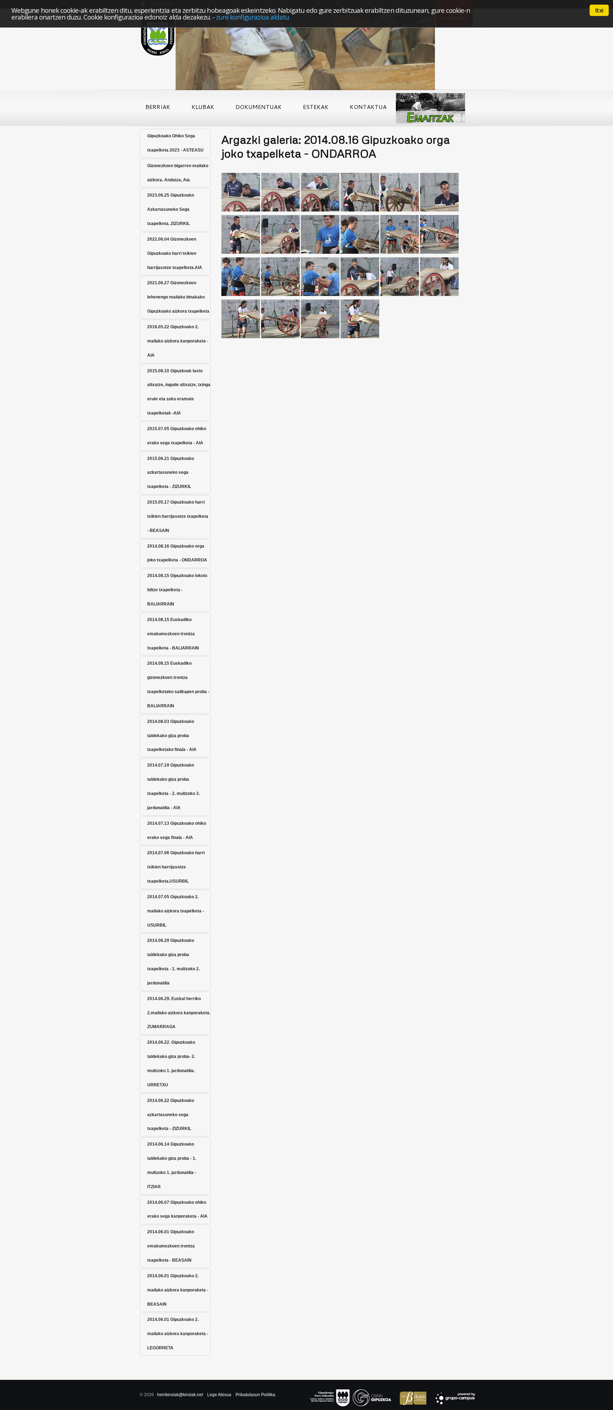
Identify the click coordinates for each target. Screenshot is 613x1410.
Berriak (157, 107)
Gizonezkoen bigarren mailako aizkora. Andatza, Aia (177, 172)
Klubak (203, 107)
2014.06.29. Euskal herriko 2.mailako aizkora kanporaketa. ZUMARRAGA (178, 1013)
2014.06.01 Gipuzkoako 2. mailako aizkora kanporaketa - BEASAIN (177, 1290)
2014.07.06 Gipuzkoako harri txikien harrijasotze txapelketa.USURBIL (176, 867)
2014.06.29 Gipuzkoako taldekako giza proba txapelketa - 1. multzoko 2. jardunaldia (173, 962)
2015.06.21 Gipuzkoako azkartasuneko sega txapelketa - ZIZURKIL (170, 472)
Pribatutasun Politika (255, 1394)
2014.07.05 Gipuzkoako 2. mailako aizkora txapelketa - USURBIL (175, 911)
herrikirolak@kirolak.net (180, 1394)
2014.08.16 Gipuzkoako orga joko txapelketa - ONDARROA (177, 553)
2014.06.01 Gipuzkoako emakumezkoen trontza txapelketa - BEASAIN (171, 1246)
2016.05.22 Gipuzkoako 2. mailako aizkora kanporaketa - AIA (177, 341)
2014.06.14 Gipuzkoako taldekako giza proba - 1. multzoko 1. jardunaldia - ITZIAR (171, 1165)
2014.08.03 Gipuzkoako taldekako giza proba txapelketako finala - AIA (172, 735)
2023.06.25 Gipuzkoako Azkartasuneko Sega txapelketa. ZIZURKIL (170, 209)
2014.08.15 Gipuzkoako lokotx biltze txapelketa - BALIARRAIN (177, 590)
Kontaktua (368, 107)
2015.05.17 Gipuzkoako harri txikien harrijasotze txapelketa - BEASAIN (177, 516)
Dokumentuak (259, 107)
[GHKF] (240, 174)
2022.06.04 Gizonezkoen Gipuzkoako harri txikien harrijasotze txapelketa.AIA (174, 253)
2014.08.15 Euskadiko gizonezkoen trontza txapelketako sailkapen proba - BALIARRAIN (178, 684)
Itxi (599, 10)
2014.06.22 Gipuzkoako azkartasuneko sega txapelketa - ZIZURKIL (170, 1114)
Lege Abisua (219, 1394)
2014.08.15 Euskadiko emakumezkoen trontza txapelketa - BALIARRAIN (173, 634)
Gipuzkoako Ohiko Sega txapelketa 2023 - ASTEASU (175, 143)
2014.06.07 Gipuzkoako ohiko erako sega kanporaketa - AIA (177, 1209)
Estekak (315, 107)
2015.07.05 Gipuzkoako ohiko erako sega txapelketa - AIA (176, 435)
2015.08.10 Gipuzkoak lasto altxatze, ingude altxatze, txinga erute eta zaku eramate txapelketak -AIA (178, 392)
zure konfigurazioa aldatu (252, 16)
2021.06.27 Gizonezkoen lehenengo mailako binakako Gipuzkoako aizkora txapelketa (178, 297)
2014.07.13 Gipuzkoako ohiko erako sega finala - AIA (176, 830)
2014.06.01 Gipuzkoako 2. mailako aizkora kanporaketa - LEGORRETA (177, 1333)
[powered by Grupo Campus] (451, 1399)
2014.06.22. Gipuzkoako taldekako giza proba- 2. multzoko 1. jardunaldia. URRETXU (171, 1063)
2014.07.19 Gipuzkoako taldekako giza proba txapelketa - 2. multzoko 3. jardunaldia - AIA (173, 786)
